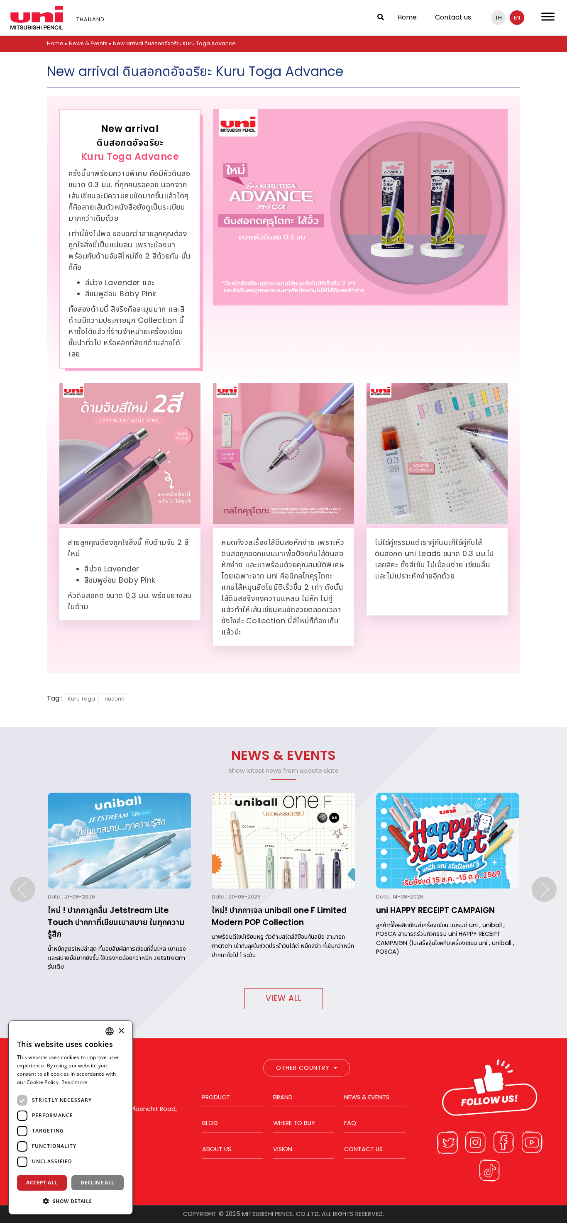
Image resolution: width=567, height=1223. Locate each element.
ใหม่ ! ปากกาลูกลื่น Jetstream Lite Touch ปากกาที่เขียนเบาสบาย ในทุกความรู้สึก (116, 922)
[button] (70, 1201)
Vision (282, 1149)
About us (216, 1149)
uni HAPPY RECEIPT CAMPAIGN (435, 910)
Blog (210, 1123)
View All (284, 998)
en (517, 17)
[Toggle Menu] (548, 16)
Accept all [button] (41, 1182)
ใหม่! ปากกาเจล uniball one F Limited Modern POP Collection (279, 916)
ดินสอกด (115, 698)
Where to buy (294, 1123)
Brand (283, 1097)
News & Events (88, 43)
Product (216, 1097)
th (498, 17)
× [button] (121, 1031)
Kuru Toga (81, 698)
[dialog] (70, 1117)
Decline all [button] (97, 1182)
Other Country (303, 1068)
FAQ (350, 1123)
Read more (74, 1082)
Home (407, 17)
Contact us (453, 17)
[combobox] (109, 1031)
